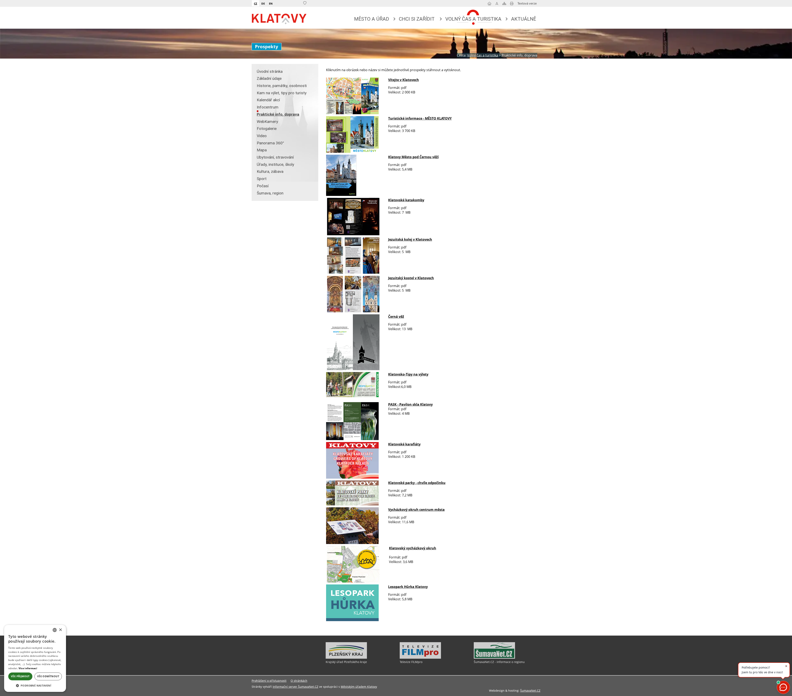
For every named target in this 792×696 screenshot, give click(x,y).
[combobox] (55, 630)
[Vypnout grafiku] (496, 4)
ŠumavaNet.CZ (530, 690)
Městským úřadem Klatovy (359, 687)
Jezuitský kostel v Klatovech (411, 278)
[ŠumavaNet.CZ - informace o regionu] (494, 657)
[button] (35, 685)
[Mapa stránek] (504, 4)
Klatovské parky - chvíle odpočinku (417, 482)
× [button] (60, 629)
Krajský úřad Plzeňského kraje (346, 662)
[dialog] (35, 658)
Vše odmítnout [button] (48, 676)
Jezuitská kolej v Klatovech (410, 239)
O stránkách (299, 681)
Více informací (28, 668)
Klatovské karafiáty (404, 444)
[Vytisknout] (511, 4)
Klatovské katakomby (406, 200)
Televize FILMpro (411, 662)
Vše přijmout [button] (20, 676)
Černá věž (396, 316)
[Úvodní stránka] (489, 4)
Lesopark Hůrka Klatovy (408, 586)
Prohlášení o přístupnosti (269, 681)
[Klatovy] (279, 18)
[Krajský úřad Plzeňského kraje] (346, 657)
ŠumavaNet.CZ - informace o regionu (499, 662)
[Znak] (304, 3)
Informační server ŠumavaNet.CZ (295, 687)
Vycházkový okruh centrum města (416, 509)
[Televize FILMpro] (420, 657)
